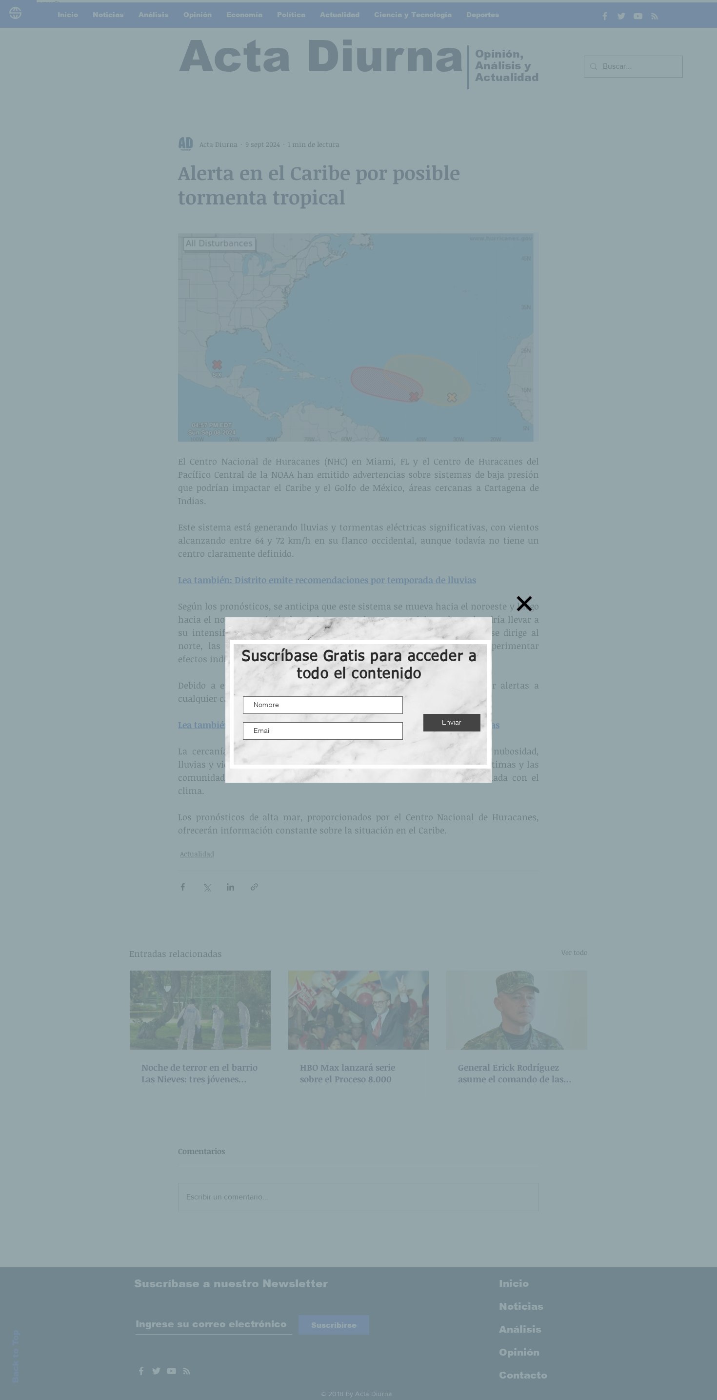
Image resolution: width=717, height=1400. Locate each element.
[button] (524, 603)
